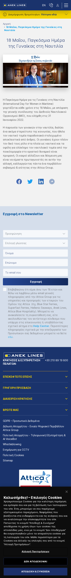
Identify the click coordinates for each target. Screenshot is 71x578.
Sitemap (8, 460)
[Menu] (66, 5)
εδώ (10, 336)
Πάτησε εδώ (49, 14)
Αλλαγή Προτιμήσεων (35, 551)
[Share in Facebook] (19, 181)
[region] (35, 532)
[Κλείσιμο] (67, 492)
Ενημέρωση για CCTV (16, 449)
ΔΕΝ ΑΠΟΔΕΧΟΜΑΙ (35, 561)
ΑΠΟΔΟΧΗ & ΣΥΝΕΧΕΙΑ (35, 571)
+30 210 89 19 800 (56, 360)
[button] (35, 233)
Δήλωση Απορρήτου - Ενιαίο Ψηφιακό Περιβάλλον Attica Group (33, 428)
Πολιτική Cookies (13, 455)
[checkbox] (4, 289)
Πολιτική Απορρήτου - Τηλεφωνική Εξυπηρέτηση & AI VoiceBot (34, 437)
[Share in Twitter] (30, 181)
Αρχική (7, 23)
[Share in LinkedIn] (41, 181)
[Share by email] (52, 181)
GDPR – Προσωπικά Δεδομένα (21, 420)
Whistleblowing (12, 444)
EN (44, 5)
